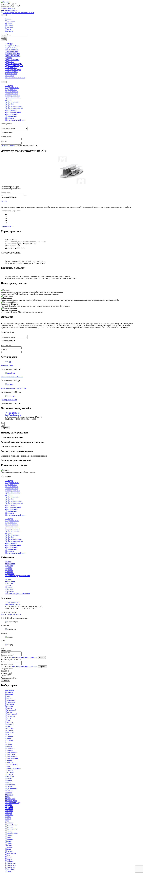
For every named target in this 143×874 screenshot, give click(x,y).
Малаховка (9, 776)
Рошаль (8, 819)
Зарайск (8, 726)
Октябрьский (10, 799)
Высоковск (9, 704)
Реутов (8, 817)
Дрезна (8, 718)
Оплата (8, 29)
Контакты (9, 31)
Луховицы (9, 770)
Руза (7, 821)
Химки (8, 849)
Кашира (8, 738)
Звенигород (9, 728)
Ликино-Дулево (11, 764)
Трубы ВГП (9, 62)
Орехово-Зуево (11, 801)
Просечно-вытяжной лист (15, 78)
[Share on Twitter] (6, 217)
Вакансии (9, 27)
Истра (7, 734)
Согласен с (20, 657)
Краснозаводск (11, 756)
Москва (8, 783)
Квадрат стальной (12, 46)
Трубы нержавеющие (13, 64)
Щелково (8, 859)
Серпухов (9, 827)
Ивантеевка (9, 732)
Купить (3, 201)
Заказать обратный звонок (24, 13)
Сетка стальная (11, 74)
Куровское (9, 762)
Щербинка (9, 861)
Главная (8, 19)
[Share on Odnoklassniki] (6, 223)
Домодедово (10, 716)
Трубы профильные (12, 56)
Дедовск (8, 708)
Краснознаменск (11, 758)
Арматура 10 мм (7, 365)
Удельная (8, 845)
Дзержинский (10, 710)
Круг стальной (11, 48)
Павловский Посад (12, 803)
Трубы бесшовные (12, 60)
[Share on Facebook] (6, 215)
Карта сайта (9, 574)
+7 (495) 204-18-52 (8, 8)
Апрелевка (9, 690)
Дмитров (8, 712)
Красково (9, 750)
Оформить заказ (7, 226)
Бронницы (9, 694)
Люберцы (9, 774)
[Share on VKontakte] (6, 221)
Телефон (4, 673)
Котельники (10, 748)
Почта (3, 676)
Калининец (9, 736)
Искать (4, 37)
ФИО (3, 671)
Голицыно (9, 706)
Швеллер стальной (12, 54)
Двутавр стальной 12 (9, 400)
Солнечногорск (11, 829)
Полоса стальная (11, 50)
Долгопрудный (11, 714)
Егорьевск (9, 722)
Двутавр (8, 58)
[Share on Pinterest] (6, 219)
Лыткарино (9, 772)
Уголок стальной (11, 52)
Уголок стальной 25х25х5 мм (12, 377)
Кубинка (8, 760)
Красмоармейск (11, 752)
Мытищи (8, 787)
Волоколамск (10, 700)
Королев (8, 746)
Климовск (9, 740)
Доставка (8, 23)
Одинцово (9, 795)
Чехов (7, 855)
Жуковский (9, 724)
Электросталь (10, 865)
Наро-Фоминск (11, 789)
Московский (10, 785)
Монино (8, 780)
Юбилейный (10, 869)
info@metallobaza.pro (9, 10)
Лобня (7, 766)
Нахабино (9, 791)
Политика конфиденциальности (17, 576)
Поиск (3, 35)
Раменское (9, 815)
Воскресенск (10, 702)
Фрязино (8, 847)
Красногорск (10, 754)
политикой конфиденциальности (24, 657)
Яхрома (8, 871)
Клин (7, 742)
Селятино (9, 823)
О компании (10, 21)
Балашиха (9, 692)
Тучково (8, 843)
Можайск (9, 778)
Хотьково (9, 851)
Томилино (9, 839)
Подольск (9, 807)
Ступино (8, 835)
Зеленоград (9, 730)
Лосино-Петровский (13, 768)
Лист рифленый (11, 72)
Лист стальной (11, 68)
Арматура (9, 44)
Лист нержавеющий (13, 70)
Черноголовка (10, 853)
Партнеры (9, 25)
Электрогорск (8, 13)
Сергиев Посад (11, 825)
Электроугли (10, 867)
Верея (7, 696)
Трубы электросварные (14, 66)
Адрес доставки (7, 678)
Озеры (7, 797)
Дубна (7, 720)
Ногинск (8, 793)
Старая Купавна (11, 833)
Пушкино (9, 811)
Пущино (8, 813)
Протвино (9, 809)
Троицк (8, 841)
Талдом (8, 837)
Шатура (8, 857)
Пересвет (8, 805)
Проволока (9, 76)
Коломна (8, 744)
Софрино (8, 831)
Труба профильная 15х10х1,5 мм (13, 388)
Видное (8, 698)
